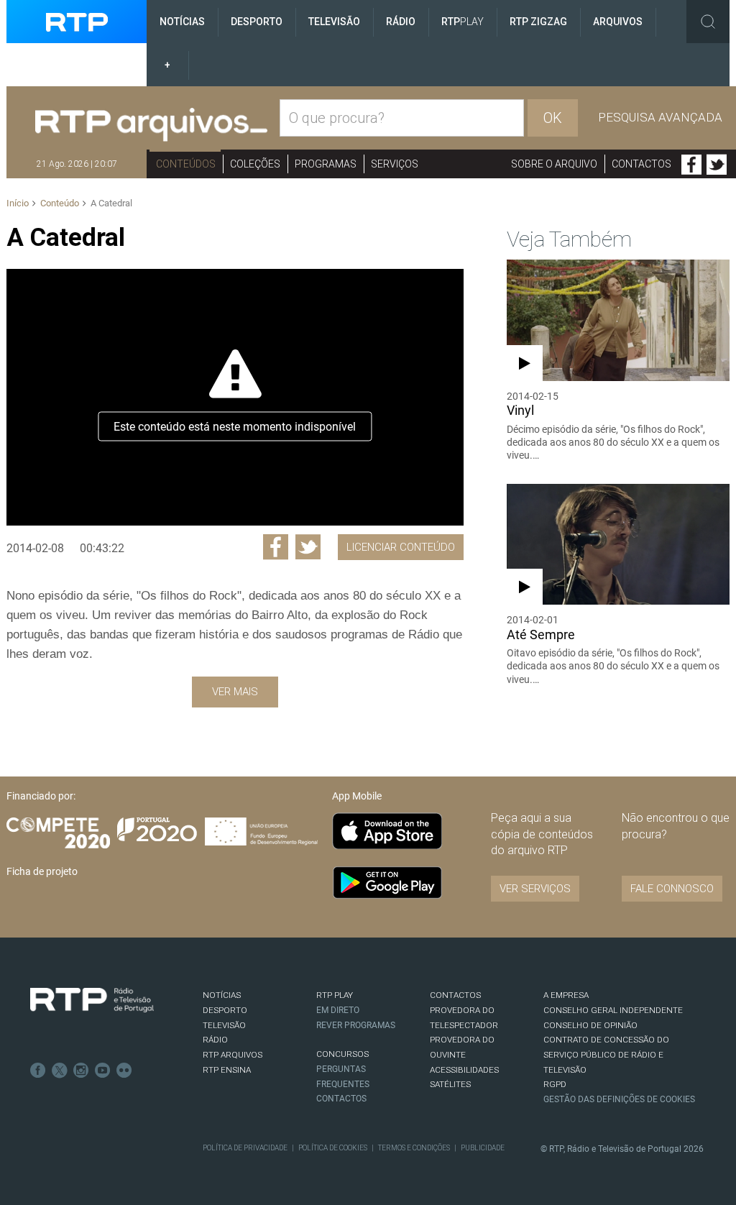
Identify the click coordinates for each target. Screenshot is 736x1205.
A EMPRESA (566, 995)
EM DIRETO (337, 1010)
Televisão (334, 21)
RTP (462, 21)
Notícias (182, 21)
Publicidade (483, 1148)
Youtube (103, 1070)
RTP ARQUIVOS (232, 1055)
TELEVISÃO (224, 1025)
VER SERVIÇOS (535, 888)
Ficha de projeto (42, 871)
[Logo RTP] (92, 1000)
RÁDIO (215, 1040)
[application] (234, 397)
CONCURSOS (342, 1054)
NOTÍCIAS (222, 995)
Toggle (708, 21)
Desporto (256, 21)
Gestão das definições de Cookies (619, 1099)
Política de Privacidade (245, 1148)
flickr (124, 1070)
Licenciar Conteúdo (400, 547)
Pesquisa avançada (660, 117)
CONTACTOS (455, 995)
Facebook (691, 165)
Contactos (641, 164)
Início (17, 203)
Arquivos (618, 21)
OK (552, 118)
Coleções (255, 164)
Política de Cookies (332, 1148)
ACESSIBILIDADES (464, 1070)
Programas (325, 164)
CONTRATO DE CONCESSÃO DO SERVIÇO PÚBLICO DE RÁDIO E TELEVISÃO (606, 1054)
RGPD (554, 1084)
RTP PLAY (334, 995)
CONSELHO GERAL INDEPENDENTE (613, 1010)
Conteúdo (59, 203)
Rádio (400, 21)
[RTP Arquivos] (151, 125)
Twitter (717, 165)
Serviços (394, 164)
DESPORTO (225, 1010)
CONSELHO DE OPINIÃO (590, 1025)
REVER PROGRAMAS (355, 1025)
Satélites (450, 1084)
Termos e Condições (414, 1148)
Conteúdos (186, 164)
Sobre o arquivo (554, 164)
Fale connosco (672, 888)
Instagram (81, 1070)
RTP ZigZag (538, 21)
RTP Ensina (227, 1070)
